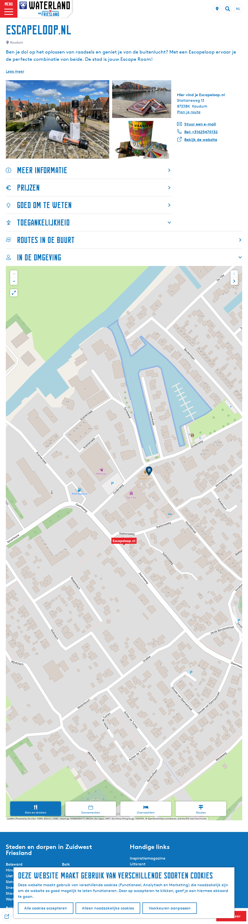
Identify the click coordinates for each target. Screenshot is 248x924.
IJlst (9, 876)
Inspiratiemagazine (147, 858)
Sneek (11, 887)
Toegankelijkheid (43, 222)
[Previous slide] (234, 274)
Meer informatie (42, 170)
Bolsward (14, 864)
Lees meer (15, 71)
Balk (66, 864)
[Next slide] (234, 281)
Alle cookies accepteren (45, 908)
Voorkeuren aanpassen (170, 908)
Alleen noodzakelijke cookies (108, 908)
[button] (124, 543)
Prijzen (28, 187)
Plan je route (189, 112)
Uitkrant (138, 864)
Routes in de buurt (46, 240)
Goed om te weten (44, 205)
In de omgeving (39, 257)
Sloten (11, 881)
